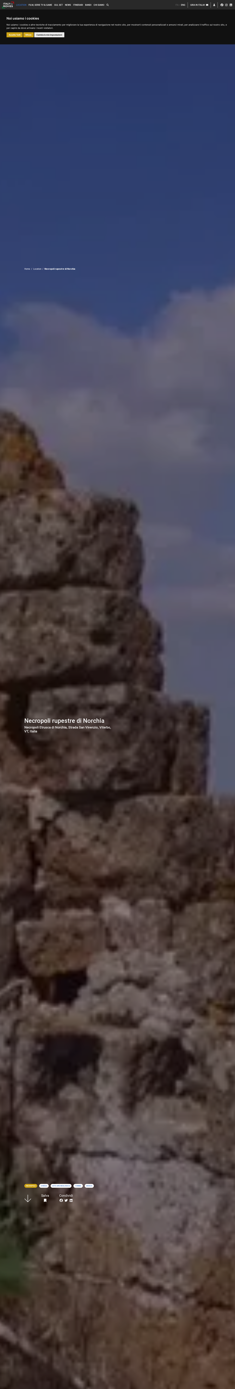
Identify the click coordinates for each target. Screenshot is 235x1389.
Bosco (89, 1186)
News (68, 5)
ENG (183, 5)
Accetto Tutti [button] (15, 35)
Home (27, 269)
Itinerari (78, 5)
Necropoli (31, 1186)
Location (21, 5)
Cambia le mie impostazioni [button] (49, 35)
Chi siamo (99, 5)
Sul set (58, 5)
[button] (107, 5)
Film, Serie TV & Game (40, 5)
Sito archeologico (61, 1186)
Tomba (78, 1186)
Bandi (88, 5)
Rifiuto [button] (28, 35)
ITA (177, 5)
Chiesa (44, 1186)
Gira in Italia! (198, 5)
